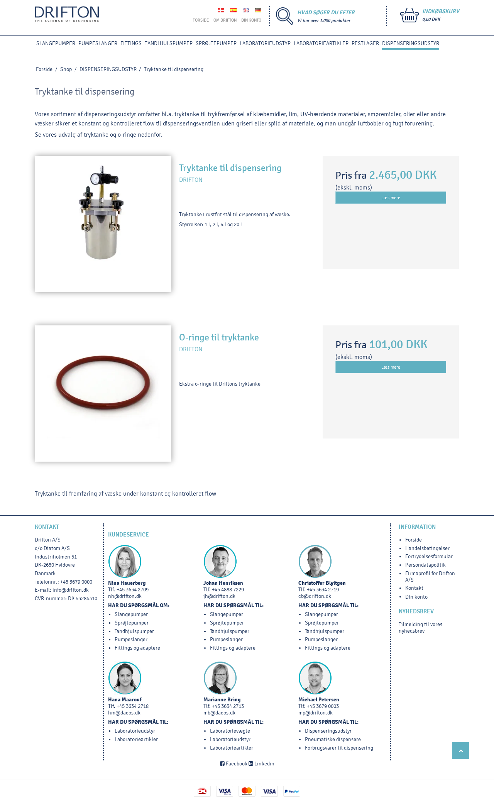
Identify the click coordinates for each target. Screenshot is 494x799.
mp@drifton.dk (315, 712)
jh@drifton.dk (219, 596)
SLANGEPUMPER (55, 43)
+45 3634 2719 (323, 589)
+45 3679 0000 (76, 582)
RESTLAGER (365, 43)
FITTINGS (131, 43)
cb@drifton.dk (314, 596)
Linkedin (263, 763)
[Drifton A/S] (67, 14)
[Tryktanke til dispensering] (103, 224)
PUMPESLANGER (97, 43)
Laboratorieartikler (321, 43)
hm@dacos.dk (124, 712)
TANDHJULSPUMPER (169, 43)
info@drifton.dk (70, 590)
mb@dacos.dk (219, 712)
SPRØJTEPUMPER (216, 43)
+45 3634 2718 (133, 706)
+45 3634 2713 (228, 706)
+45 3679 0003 (323, 706)
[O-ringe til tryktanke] (103, 393)
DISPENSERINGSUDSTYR (410, 43)
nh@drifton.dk (125, 596)
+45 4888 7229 (228, 589)
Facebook (236, 763)
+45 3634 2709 (133, 589)
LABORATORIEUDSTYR (265, 43)
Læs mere (390, 197)
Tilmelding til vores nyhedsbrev (420, 627)
